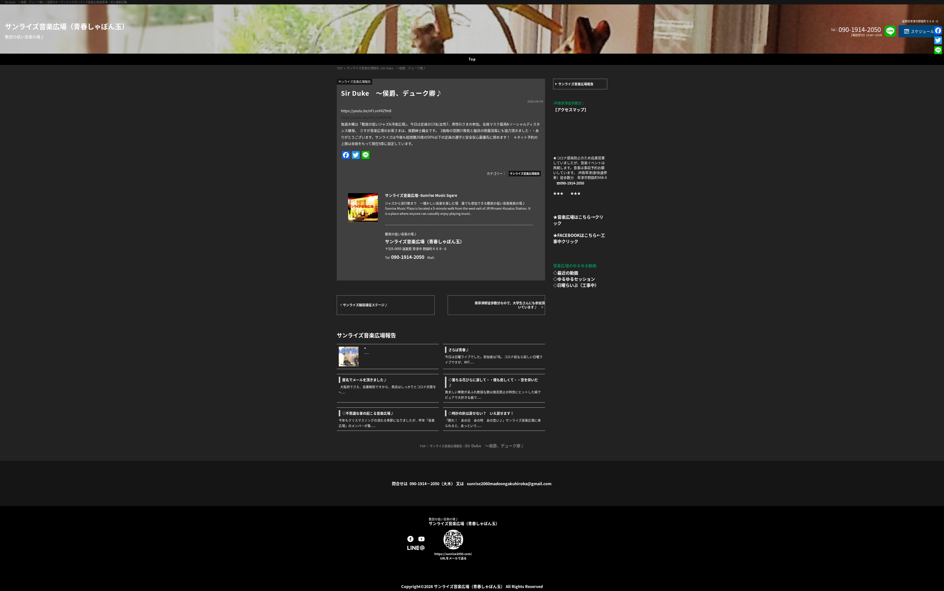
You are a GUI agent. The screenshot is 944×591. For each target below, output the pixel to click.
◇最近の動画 (565, 273)
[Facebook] (938, 30)
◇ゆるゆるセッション (574, 279)
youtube (421, 539)
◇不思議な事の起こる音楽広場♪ (368, 413)
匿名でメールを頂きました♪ (364, 379)
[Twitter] (938, 40)
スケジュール (922, 31)
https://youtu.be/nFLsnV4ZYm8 (366, 117)
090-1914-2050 (860, 29)
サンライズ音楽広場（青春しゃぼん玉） (67, 26)
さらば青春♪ (460, 349)
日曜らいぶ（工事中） (578, 285)
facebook (410, 539)
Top (472, 59)
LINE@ (416, 548)
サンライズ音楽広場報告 (575, 83)
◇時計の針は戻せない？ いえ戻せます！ (481, 413)
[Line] (938, 50)
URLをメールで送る (453, 558)
